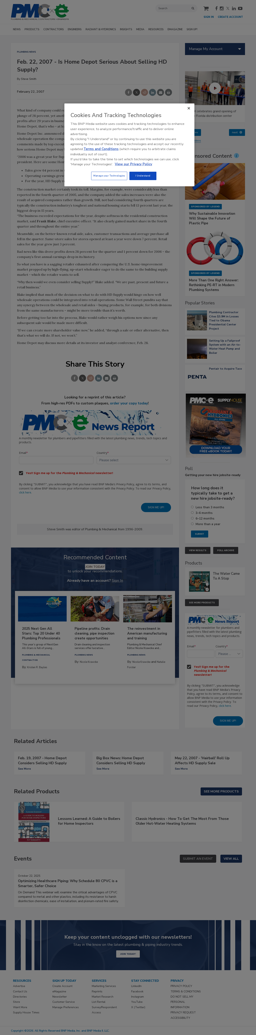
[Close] (188, 108)
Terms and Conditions (101, 149)
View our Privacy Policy (133, 164)
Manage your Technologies (109, 175)
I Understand (142, 175)
